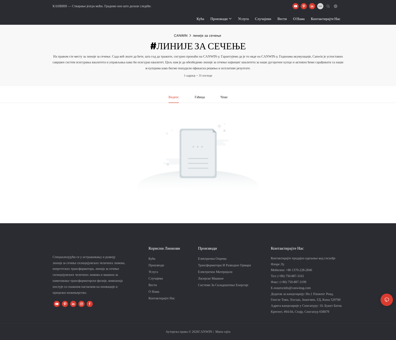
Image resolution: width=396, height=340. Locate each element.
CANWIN (180, 35)
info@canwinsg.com (297, 288)
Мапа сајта (222, 332)
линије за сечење (207, 35)
